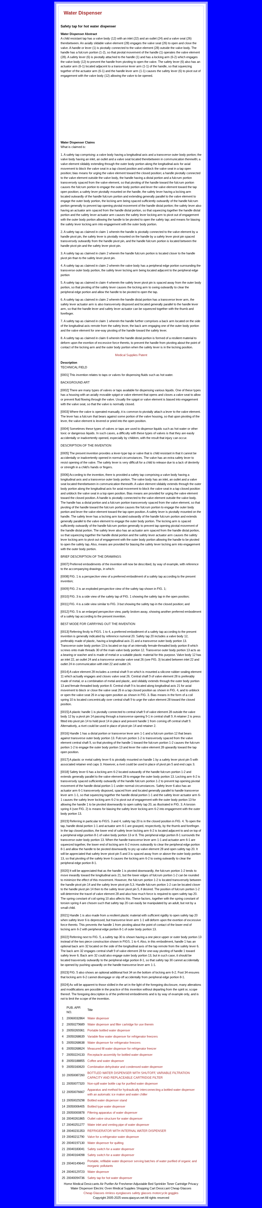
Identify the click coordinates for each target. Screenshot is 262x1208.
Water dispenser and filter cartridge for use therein (120, 1024)
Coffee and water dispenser (105, 1060)
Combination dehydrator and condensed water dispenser (125, 1066)
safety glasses (141, 1193)
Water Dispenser (83, 13)
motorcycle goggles (165, 1193)
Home (68, 1183)
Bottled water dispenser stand (107, 1100)
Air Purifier (107, 1183)
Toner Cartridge (177, 1183)
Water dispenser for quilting (105, 1143)
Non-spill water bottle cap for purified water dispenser (122, 1083)
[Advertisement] (98, 109)
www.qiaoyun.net (133, 1197)
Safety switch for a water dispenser (110, 1149)
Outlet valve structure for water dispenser (114, 1118)
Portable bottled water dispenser (108, 1030)
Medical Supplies (124, 1188)
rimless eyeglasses (118, 1193)
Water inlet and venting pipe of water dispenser (118, 1124)
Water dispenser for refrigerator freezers (114, 1042)
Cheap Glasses (181, 1188)
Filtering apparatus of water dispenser (112, 1112)
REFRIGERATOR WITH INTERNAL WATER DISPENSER (126, 1130)
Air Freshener (123, 1183)
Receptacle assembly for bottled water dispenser (119, 1054)
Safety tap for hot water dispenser (109, 1178)
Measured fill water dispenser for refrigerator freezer (121, 1048)
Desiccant (163, 1188)
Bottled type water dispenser (106, 1106)
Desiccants (91, 1183)
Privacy (193, 1183)
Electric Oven (103, 1188)
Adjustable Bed (143, 1183)
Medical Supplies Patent (131, 355)
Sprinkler (160, 1183)
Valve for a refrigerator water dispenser (113, 1136)
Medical (78, 1183)
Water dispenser (98, 1018)
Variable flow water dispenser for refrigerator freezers (122, 1036)
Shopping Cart (145, 1188)
